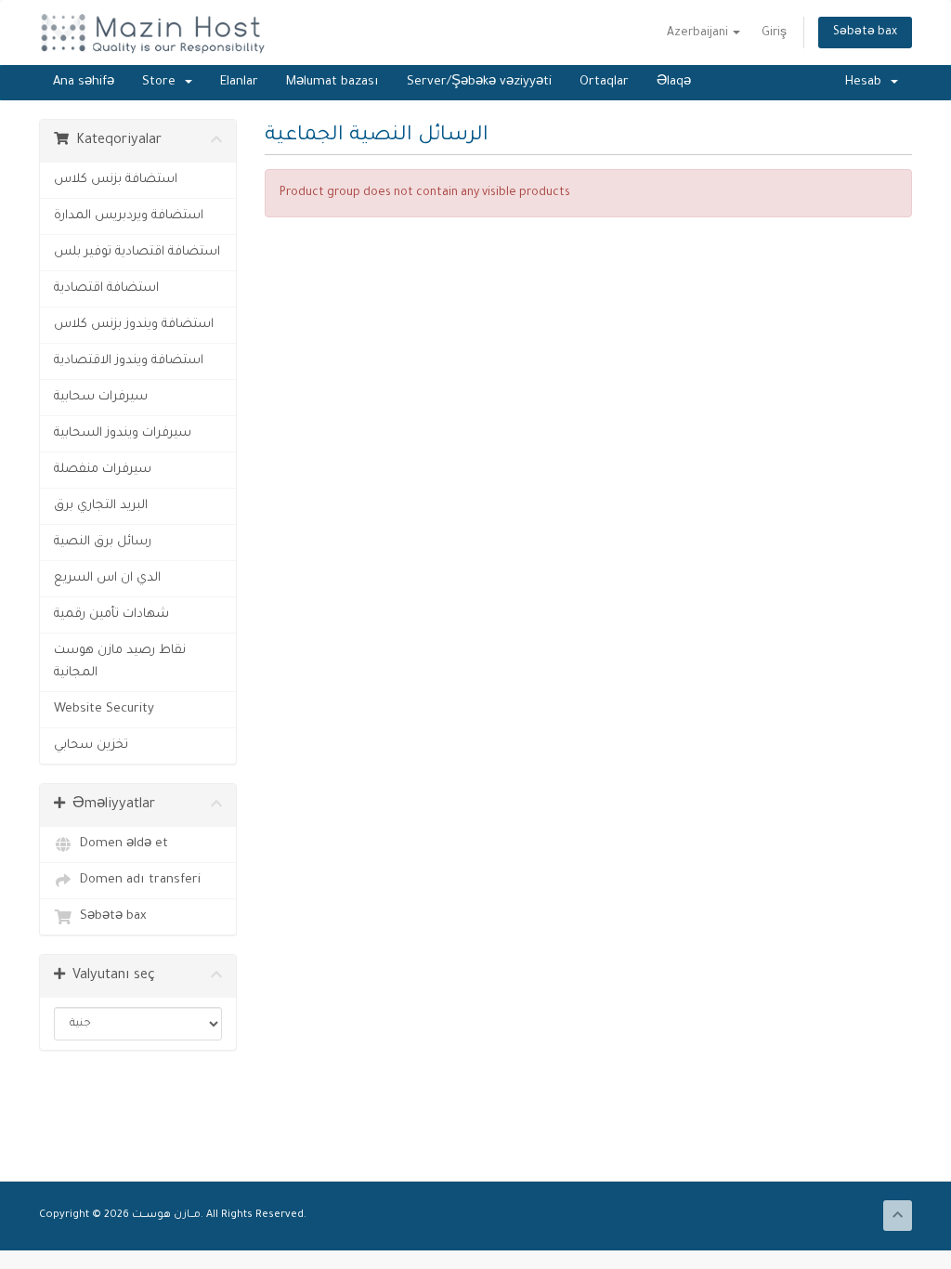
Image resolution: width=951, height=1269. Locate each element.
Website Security (104, 709)
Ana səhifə (83, 82)
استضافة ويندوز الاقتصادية (128, 361)
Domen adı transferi (136, 880)
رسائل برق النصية (102, 542)
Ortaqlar (604, 82)
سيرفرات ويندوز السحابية (122, 433)
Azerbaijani (699, 33)
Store (162, 82)
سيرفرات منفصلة (102, 470)
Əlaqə (674, 82)
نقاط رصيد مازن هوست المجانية (120, 662)
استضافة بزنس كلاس (115, 180)
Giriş (774, 33)
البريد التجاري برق (101, 506)
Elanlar (239, 82)
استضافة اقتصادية (106, 288)
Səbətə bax (865, 32)
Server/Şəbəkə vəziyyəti (479, 82)
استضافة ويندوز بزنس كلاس (134, 325)
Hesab (867, 82)
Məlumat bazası (332, 82)
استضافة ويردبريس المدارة (128, 216)
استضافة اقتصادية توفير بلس (137, 252)
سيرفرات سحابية (101, 397)
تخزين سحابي (91, 745)
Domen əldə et (120, 844)
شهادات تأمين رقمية (111, 614)
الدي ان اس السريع (107, 578)
